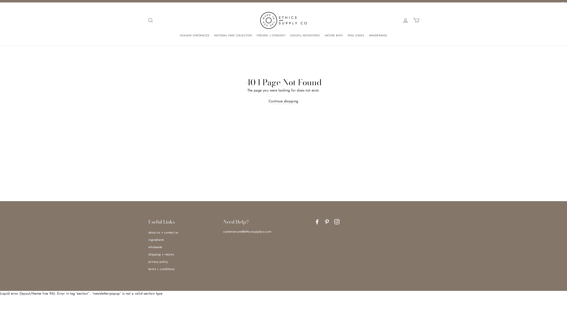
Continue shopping (283, 101)
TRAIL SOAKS (356, 35)
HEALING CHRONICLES (194, 35)
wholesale (155, 247)
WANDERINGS (378, 35)
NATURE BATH (334, 35)
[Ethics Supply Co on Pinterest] (327, 221)
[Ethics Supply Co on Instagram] (337, 221)
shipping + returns (161, 254)
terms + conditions (161, 269)
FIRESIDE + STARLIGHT (271, 35)
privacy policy (158, 261)
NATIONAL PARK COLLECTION (233, 35)
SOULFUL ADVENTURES (305, 35)
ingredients (156, 239)
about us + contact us (163, 232)
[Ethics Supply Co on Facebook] (317, 221)
